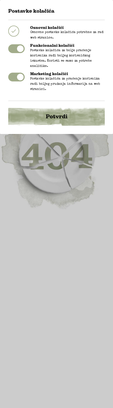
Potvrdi (56, 116)
